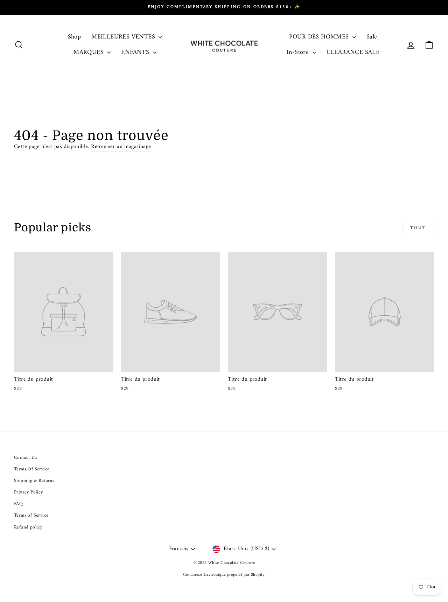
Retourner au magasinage (121, 147)
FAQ (18, 504)
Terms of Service (31, 515)
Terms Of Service (31, 469)
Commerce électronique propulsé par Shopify (224, 575)
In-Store (299, 52)
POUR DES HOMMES (320, 36)
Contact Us (25, 458)
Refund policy (28, 527)
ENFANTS (136, 52)
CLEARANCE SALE (353, 52)
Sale (371, 36)
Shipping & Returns (34, 481)
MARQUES (89, 52)
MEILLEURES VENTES (124, 36)
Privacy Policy (28, 492)
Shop (74, 36)
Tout (418, 228)
